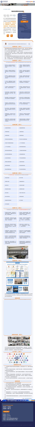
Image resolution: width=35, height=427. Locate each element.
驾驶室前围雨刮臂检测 (28, 398)
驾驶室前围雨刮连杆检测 (10, 398)
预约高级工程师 (6, 411)
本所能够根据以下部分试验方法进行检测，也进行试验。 (19, 209)
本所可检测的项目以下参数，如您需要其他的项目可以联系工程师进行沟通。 (19, 62)
